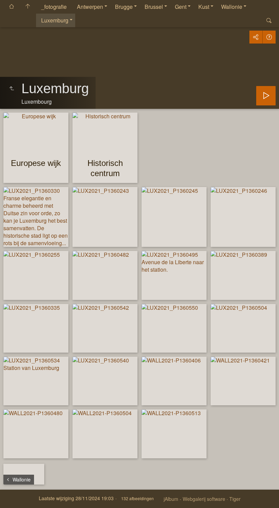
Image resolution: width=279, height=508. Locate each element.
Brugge (124, 7)
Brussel (154, 7)
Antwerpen (90, 7)
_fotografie (54, 7)
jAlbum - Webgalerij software (194, 498)
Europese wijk (36, 163)
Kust (203, 7)
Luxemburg (54, 20)
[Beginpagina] (28, 7)
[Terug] (11, 88)
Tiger (235, 498)
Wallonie (231, 7)
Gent (180, 7)
